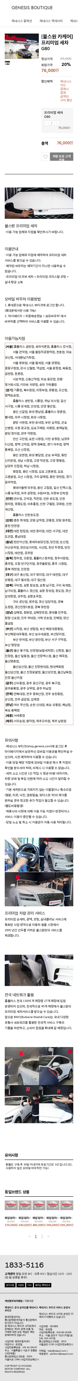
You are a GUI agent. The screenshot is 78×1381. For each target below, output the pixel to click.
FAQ (29, 1285)
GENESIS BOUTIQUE (32, 8)
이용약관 (29, 1300)
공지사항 (10, 1285)
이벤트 (21, 1285)
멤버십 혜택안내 (42, 1285)
